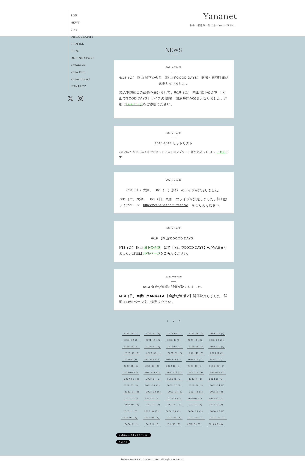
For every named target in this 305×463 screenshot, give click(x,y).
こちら (221, 151)
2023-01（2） (154, 378)
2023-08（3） (217, 366)
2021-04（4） (132, 404)
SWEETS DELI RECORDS (144, 459)
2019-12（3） (153, 424)
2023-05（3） (175, 372)
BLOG (75, 50)
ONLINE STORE (82, 58)
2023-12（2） (152, 366)
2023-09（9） (195, 366)
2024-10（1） (130, 359)
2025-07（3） (153, 346)
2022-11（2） (196, 378)
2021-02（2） (175, 404)
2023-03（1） (218, 372)
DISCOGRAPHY (82, 36)
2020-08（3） (196, 411)
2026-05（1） (196, 333)
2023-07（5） (131, 372)
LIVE (74, 29)
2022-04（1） (132, 391)
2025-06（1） (175, 346)
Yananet (220, 16)
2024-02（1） (131, 366)
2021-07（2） (195, 398)
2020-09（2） (174, 411)
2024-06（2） (174, 359)
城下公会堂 (152, 247)
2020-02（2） (218, 417)
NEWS (75, 22)
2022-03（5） (154, 391)
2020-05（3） (152, 417)
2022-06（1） (196, 385)
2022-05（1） (217, 385)
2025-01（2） (175, 353)
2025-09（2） (217, 340)
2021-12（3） (196, 391)
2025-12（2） (153, 340)
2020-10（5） (152, 411)
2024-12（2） (196, 353)
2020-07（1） (217, 411)
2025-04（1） (217, 346)
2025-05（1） (196, 346)
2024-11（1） (217, 353)
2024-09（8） (152, 359)
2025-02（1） (154, 353)
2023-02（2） (132, 378)
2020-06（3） (130, 417)
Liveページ (134, 104)
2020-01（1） (132, 424)
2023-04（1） (196, 372)
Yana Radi (78, 72)
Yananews (78, 65)
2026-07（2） (153, 333)
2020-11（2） (130, 411)
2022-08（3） (153, 385)
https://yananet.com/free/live (165, 205)
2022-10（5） (217, 378)
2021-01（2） (195, 404)
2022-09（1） (131, 385)
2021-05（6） (217, 398)
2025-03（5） (132, 353)
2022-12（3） (175, 378)
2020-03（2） (196, 417)
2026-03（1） (217, 333)
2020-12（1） (216, 404)
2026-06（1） (175, 333)
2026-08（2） (132, 333)
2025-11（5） (174, 340)
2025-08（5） (132, 346)
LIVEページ (151, 253)
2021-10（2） (131, 398)
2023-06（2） (153, 372)
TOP (74, 15)
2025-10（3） (195, 340)
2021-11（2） (217, 391)
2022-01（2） (175, 391)
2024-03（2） (218, 359)
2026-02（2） (132, 340)
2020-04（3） (174, 417)
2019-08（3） (216, 424)
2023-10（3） (174, 366)
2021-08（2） (174, 398)
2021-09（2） (153, 398)
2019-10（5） (173, 424)
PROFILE (77, 43)
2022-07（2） (175, 385)
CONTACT (78, 86)
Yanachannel (80, 79)
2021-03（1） (153, 404)
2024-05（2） (196, 359)
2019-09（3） (195, 424)
